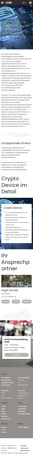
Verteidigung (5, 378)
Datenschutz (25, 450)
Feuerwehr (21, 380)
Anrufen (5, 301)
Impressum (24, 448)
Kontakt (23, 446)
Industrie (20, 398)
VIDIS (3, 411)
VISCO (3, 406)
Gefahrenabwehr (24, 378)
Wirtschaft (21, 390)
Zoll (2, 395)
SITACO (3, 414)
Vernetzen (26, 301)
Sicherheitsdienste (7, 398)
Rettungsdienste (23, 385)
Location (16, 355)
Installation (22, 411)
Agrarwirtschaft (22, 395)
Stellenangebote (23, 427)
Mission (3, 427)
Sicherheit (4, 390)
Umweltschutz (6, 380)
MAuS (3, 409)
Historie (4, 432)
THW (19, 382)
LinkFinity (4, 416)
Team (3, 430)
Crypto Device (6, 419)
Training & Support (24, 414)
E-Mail (16, 301)
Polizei (3, 393)
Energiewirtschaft (23, 393)
